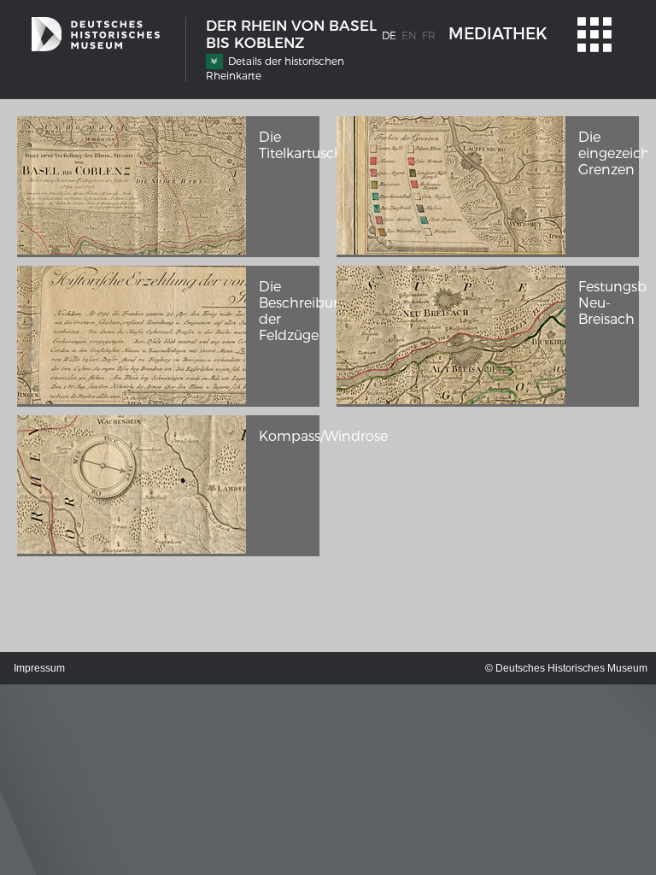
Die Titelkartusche (305, 145)
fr (429, 35)
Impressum (39, 668)
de (389, 35)
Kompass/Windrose (323, 436)
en (409, 35)
